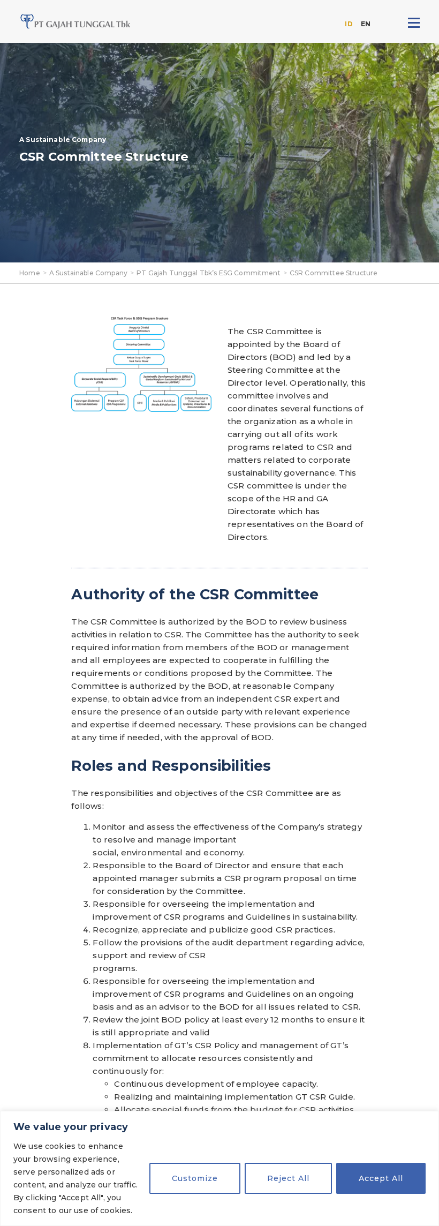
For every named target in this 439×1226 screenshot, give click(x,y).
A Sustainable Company (88, 273)
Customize (195, 1178)
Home (29, 273)
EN (365, 24)
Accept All (381, 1178)
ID (348, 24)
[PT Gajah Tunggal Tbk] (75, 21)
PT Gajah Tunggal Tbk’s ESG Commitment (209, 273)
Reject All (288, 1178)
